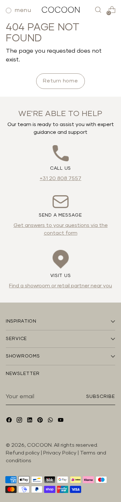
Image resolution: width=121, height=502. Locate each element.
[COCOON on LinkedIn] (30, 421)
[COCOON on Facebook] (10, 421)
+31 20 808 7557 (60, 178)
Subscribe (100, 396)
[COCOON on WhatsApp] (51, 421)
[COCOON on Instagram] (20, 421)
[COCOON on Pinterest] (41, 421)
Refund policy (23, 452)
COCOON (39, 445)
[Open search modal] (98, 9)
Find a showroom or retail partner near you (60, 285)
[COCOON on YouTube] (61, 421)
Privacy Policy (60, 452)
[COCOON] (60, 9)
